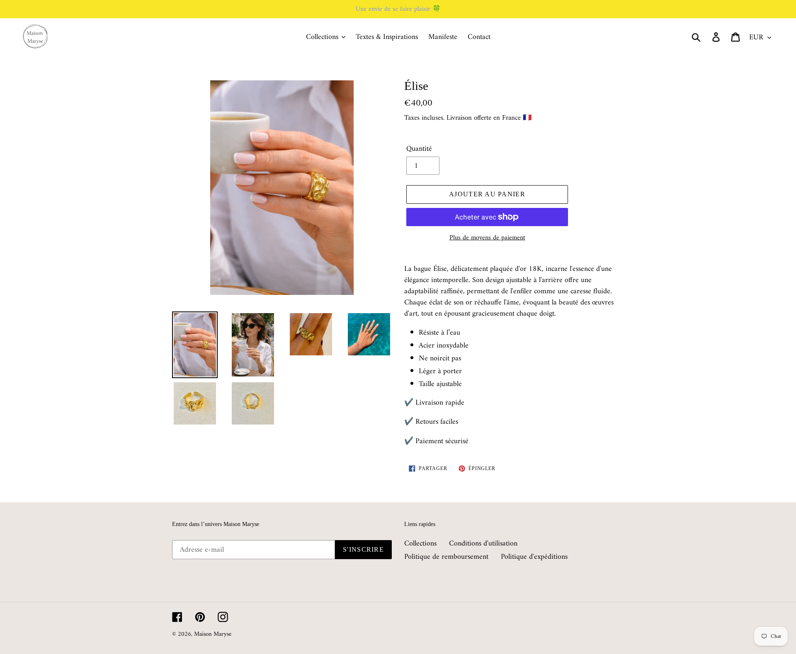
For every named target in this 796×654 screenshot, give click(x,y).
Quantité (419, 148)
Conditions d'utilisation (483, 543)
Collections (420, 543)
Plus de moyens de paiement (487, 238)
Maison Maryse (212, 634)
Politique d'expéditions (534, 556)
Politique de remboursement (446, 556)
